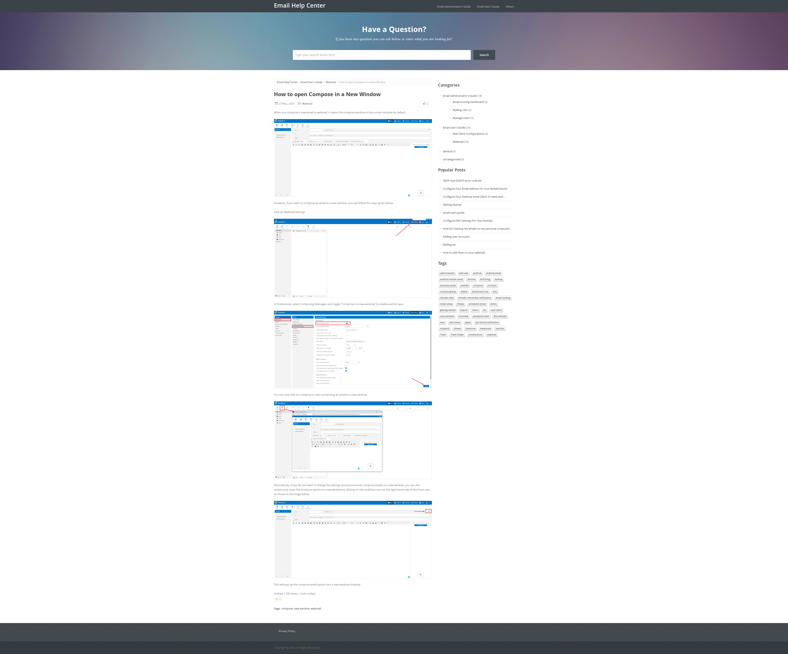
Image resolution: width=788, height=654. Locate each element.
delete (464, 291)
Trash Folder (457, 334)
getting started (448, 309)
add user (463, 273)
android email (493, 273)
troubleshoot (475, 334)
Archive (471, 279)
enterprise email (477, 303)
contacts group (448, 291)
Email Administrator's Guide (460, 96)
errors (493, 303)
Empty (460, 303)
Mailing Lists (460, 110)
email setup (446, 303)
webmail (316, 608)
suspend (444, 328)
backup (499, 279)
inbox (475, 309)
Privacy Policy (287, 631)
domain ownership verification (474, 297)
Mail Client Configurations (468, 134)
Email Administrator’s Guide (454, 6)
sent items (454, 322)
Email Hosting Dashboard (468, 102)
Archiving (485, 279)
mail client (496, 309)
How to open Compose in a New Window (327, 94)
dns (495, 291)
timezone (470, 328)
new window (301, 608)
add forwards (447, 273)
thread (457, 328)
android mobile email (451, 279)
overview (463, 316)
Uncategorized (451, 159)
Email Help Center (300, 5)
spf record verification (487, 322)
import (463, 309)
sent (442, 322)
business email (448, 285)
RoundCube (500, 316)
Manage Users (461, 118)
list (484, 309)
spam (468, 322)
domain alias (447, 297)
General (447, 151)
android (477, 273)
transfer (500, 328)
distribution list (480, 291)
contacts (492, 285)
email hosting (503, 297)
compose (287, 608)
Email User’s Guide (488, 6)
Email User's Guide (311, 82)
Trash (443, 334)
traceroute (485, 328)
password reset (481, 316)
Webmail (331, 82)
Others (510, 6)
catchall (464, 285)
